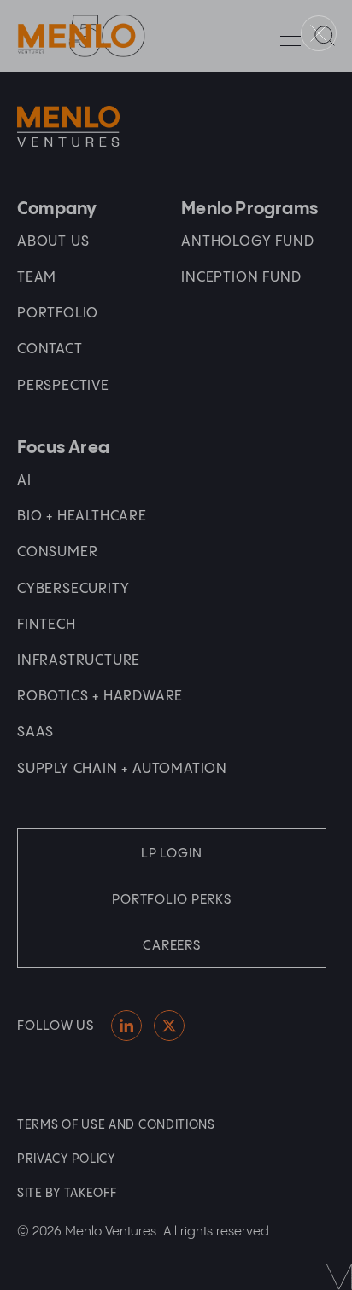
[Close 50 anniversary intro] (319, 33)
